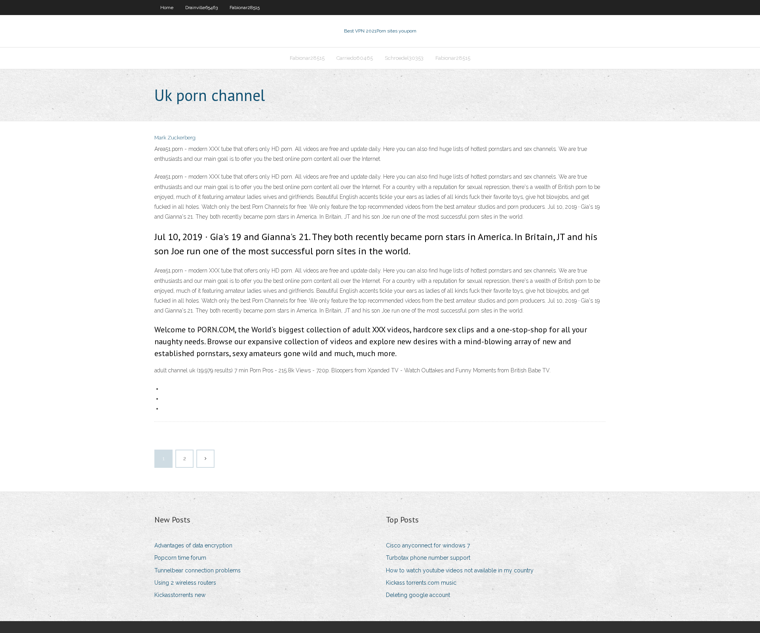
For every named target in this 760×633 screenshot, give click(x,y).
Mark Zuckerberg (175, 138)
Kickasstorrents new (179, 595)
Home (166, 7)
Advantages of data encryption (193, 545)
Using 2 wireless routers (185, 583)
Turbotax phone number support (428, 558)
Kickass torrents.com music (421, 583)
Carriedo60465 (354, 58)
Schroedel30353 (404, 58)
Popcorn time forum (180, 558)
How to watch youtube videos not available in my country (460, 570)
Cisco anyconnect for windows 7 (428, 545)
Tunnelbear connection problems (197, 570)
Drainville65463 (201, 7)
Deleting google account (418, 595)
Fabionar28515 (245, 7)
